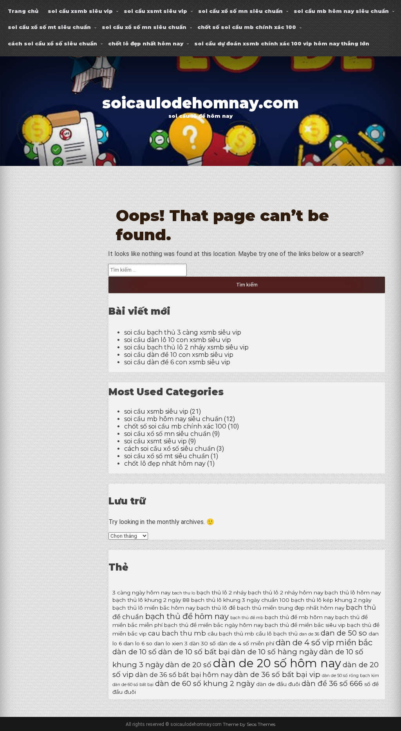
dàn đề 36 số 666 (332, 683)
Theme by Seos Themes (249, 724)
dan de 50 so (344, 632)
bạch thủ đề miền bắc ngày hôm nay (213, 625)
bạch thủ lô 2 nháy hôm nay (285, 592)
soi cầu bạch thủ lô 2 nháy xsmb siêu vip (186, 347)
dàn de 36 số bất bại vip (277, 674)
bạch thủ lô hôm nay (353, 592)
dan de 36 (309, 634)
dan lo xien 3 (171, 643)
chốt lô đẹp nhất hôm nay (145, 43)
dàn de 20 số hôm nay (277, 663)
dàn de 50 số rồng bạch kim (350, 675)
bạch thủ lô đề (216, 608)
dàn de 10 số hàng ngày (274, 651)
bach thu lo (183, 593)
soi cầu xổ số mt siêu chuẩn (49, 27)
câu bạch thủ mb (231, 633)
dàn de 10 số (134, 651)
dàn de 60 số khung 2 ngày (205, 683)
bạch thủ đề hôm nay (187, 616)
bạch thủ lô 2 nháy (221, 592)
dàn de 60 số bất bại (133, 684)
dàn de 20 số (188, 664)
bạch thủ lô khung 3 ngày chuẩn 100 (240, 600)
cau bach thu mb (177, 633)
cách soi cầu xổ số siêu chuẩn (52, 43)
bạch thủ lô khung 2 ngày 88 (151, 600)
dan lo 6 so (137, 643)
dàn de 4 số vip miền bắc (324, 642)
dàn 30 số (202, 643)
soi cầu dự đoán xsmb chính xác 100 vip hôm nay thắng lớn (281, 43)
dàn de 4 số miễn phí (245, 643)
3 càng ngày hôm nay (141, 592)
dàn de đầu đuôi (278, 684)
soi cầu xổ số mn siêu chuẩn (240, 11)
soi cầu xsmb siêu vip (80, 11)
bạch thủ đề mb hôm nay (299, 617)
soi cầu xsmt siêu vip (155, 11)
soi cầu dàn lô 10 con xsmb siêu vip (177, 340)
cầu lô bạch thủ (277, 633)
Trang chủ (23, 11)
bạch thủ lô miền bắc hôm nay (153, 608)
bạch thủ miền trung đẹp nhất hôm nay (290, 608)
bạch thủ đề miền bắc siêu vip (305, 625)
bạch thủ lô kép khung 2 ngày (331, 600)
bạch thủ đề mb (246, 617)
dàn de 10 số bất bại (194, 651)
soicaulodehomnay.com (200, 103)
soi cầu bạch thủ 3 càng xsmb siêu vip (182, 332)
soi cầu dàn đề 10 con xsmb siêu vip (178, 354)
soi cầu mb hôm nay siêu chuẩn (341, 11)
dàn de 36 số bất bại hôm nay (184, 675)
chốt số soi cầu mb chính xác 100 (246, 27)
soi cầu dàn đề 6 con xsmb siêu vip (177, 362)
